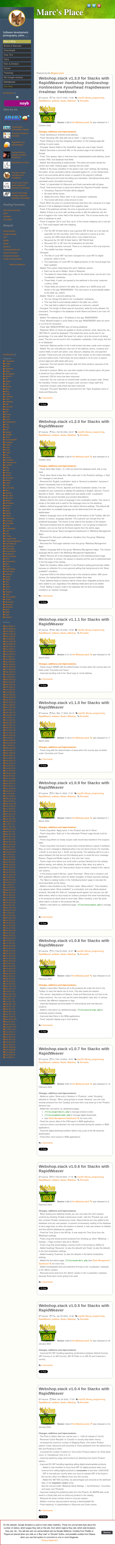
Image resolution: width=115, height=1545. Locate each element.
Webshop (9, 604)
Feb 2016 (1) (10, 867)
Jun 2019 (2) (10, 770)
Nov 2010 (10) (10, 1019)
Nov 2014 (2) (10, 902)
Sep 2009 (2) (10, 1054)
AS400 (8, 381)
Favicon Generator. (10, 252)
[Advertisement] (18, 308)
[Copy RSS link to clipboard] (15, 93)
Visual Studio (10, 597)
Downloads (9, 50)
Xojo (7, 614)
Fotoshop (8, 73)
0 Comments (47, 397)
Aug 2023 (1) (10, 674)
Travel (7, 586)
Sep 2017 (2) (10, 819)
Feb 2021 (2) (10, 730)
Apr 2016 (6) (10, 862)
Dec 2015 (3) (10, 872)
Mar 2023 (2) (10, 684)
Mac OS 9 (9, 495)
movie (7, 508)
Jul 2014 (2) (10, 912)
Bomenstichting (9, 231)
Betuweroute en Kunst (20, 162)
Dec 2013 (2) (10, 928)
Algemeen (9, 368)
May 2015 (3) (10, 890)
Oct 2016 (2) (10, 846)
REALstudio (10, 548)
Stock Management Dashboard (63, 1118)
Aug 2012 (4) (10, 968)
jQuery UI (7, 246)
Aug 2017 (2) (10, 821)
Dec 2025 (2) (10, 633)
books (7, 394)
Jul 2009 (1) (10, 1057)
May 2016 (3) (10, 859)
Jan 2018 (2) (10, 808)
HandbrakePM (11, 439)
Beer (7, 389)
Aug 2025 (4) (10, 644)
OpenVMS (9, 523)
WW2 (7, 612)
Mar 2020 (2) (10, 753)
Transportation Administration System (20, 128)
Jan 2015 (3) (10, 897)
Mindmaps (9, 503)
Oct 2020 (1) (10, 737)
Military (8, 500)
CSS (7, 399)
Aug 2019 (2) (10, 768)
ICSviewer (9, 460)
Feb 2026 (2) (10, 628)
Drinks (7, 414)
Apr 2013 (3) (10, 948)
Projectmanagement (13, 541)
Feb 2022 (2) (10, 702)
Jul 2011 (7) (10, 999)
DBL (7, 404)
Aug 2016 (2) (10, 852)
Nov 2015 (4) (10, 874)
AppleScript (9, 373)
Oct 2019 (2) (10, 765)
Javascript (9, 477)
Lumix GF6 (9, 488)
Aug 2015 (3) (10, 882)
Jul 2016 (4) (10, 854)
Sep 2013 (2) (10, 935)
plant (7, 533)
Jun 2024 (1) (10, 659)
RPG (7, 559)
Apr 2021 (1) (10, 725)
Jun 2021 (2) (10, 720)
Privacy (8, 536)
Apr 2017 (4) (10, 831)
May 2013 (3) (10, 945)
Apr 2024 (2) (10, 661)
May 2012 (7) (10, 973)
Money (8, 505)
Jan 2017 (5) (10, 839)
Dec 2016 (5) (10, 841)
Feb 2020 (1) (10, 755)
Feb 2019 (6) (10, 778)
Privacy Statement (50, 1540)
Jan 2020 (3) (10, 758)
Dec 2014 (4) (10, 900)
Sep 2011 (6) (10, 994)
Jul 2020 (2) (10, 745)
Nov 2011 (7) (10, 988)
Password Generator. (11, 256)
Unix (7, 589)
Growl (7, 437)
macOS (8, 493)
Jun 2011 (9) (10, 1001)
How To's (8, 55)
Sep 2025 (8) (10, 641)
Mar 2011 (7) (10, 1009)
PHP (5, 237)
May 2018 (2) (10, 798)
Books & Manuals (12, 46)
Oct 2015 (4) (10, 877)
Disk (7, 409)
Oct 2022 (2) (10, 692)
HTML (7, 450)
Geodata (8, 434)
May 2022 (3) (10, 697)
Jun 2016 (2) (10, 857)
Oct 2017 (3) (10, 816)
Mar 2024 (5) (10, 664)
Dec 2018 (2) (10, 781)
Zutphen (8, 617)
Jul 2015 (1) (10, 885)
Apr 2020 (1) (10, 750)
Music (7, 510)
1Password (9, 361)
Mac (7, 490)
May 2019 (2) (10, 773)
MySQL (6, 240)
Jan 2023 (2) (10, 689)
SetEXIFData (10, 569)
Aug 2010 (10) (10, 1026)
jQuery (5, 243)
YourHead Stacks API (11, 249)
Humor (7, 68)
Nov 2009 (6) (10, 1049)
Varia (6, 59)
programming (10, 538)
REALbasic (9, 546)
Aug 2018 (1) (10, 791)
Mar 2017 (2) (10, 834)
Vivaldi (8, 599)
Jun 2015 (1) (10, 887)
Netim (5, 213)
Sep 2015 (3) (10, 879)
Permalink (84, 100)
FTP (7, 429)
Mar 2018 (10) (10, 803)
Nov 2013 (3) (10, 930)
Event (7, 419)
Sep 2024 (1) (10, 654)
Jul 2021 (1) (10, 717)
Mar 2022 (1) (10, 699)
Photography (10, 528)
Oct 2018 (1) (10, 786)
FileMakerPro (10, 422)
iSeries (8, 475)
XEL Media (7, 219)
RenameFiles (10, 551)
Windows (8, 607)
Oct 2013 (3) (10, 933)
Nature (8, 515)
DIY (6, 411)
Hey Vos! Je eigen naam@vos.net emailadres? (19, 175)
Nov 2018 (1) (10, 783)
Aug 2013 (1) (10, 938)
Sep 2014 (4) (10, 907)
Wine (7, 609)
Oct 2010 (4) (10, 1021)
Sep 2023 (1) (10, 672)
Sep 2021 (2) (10, 712)
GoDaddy (7, 216)
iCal (7, 455)
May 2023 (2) (10, 679)
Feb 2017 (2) (10, 836)
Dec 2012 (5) (10, 958)
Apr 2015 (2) (10, 892)
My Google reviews (13, 77)
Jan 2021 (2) (10, 732)
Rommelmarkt (10, 556)
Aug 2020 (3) (10, 743)
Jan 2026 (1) (10, 631)
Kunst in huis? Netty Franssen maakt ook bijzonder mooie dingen (21, 195)
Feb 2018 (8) (10, 806)
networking (9, 518)
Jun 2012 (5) (10, 971)
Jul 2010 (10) (10, 1029)
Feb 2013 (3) (10, 953)
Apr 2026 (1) (10, 626)
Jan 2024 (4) (10, 669)
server (7, 566)
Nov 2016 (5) (10, 844)
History (8, 444)
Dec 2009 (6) (10, 1047)
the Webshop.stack (81, 122)
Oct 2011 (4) (10, 991)
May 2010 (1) (10, 1034)
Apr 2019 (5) (10, 775)
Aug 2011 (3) (10, 996)
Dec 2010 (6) (10, 1016)
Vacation (8, 592)
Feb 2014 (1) (10, 923)
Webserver (9, 602)
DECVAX (8, 406)
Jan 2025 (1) (10, 649)
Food (7, 427)
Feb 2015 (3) (10, 895)
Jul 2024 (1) (10, 656)
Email (7, 417)
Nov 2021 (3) (10, 707)
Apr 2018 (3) (10, 801)
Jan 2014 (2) (10, 925)
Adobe (8, 363)
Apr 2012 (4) (10, 976)
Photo (7, 526)
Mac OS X (9, 498)
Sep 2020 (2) (10, 740)
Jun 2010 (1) (10, 1032)
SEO (7, 564)
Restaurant (9, 553)
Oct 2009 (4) (10, 1052)
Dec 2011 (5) (10, 986)
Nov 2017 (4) (10, 814)
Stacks (8, 579)
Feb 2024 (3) (10, 666)
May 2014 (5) (10, 917)
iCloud (8, 457)
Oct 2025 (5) (10, 639)
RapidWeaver (10, 543)
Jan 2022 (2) (10, 704)
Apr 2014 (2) (10, 920)
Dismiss (107, 1532)
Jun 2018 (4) (10, 796)
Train (7, 584)
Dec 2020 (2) (10, 735)
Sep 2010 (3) (10, 1024)
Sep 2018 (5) (10, 788)
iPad (7, 470)
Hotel (7, 447)
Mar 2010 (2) (10, 1039)
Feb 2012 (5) (10, 981)
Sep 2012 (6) (10, 966)
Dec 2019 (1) (10, 760)
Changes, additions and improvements (57, 131)
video (7, 594)
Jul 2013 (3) (10, 940)
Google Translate (9, 234)
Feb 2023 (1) (10, 687)
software (8, 574)
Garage (8, 432)
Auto (7, 384)
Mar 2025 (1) (10, 646)
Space (7, 576)
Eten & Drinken (11, 64)
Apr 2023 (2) (10, 682)
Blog (7, 391)
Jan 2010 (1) (10, 1044)
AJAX (7, 366)
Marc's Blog (9, 41)
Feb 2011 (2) (10, 1011)
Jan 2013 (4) (10, 955)
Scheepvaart (10, 561)
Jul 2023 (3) (10, 677)
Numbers (8, 521)
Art (6, 379)
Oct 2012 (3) (10, 963)
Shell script (9, 571)
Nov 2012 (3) (10, 961)
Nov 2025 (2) (10, 636)
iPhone (8, 472)
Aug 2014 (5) (10, 910)
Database (9, 401)
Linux (7, 485)
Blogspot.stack (57, 73)
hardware (9, 442)
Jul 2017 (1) (10, 824)
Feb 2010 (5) (10, 1042)
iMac (7, 467)
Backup (8, 386)
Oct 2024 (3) (10, 651)
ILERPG (8, 465)
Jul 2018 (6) (10, 793)
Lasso (7, 482)
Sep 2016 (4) (10, 849)
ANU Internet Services (11, 210)
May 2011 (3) (10, 1004)
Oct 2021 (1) (10, 710)
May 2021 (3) (10, 722)
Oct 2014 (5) (10, 905)
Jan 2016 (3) (10, 869)
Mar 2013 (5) (10, 950)
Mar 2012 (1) (10, 978)
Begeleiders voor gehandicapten (18, 143)
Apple (7, 371)
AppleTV (8, 376)
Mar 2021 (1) (10, 727)
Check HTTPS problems (12, 259)
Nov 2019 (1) (10, 763)
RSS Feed (9, 93)
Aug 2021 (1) (10, 715)
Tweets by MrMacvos (17, 264)
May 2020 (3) (10, 748)
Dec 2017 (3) (10, 811)
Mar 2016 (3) (10, 864)
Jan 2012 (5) (10, 983)
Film (7, 424)
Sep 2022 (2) (10, 694)
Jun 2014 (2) (10, 915)
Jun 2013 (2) (10, 943)
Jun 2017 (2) (10, 826)
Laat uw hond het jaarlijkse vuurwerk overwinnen (19, 154)
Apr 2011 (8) (10, 1006)
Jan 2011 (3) (10, 1014)
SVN (7, 581)
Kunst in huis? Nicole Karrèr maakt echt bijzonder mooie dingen (21, 185)
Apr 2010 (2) (10, 1037)
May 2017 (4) (10, 829)
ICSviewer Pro (10, 462)
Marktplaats (9, 82)
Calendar (9, 396)
